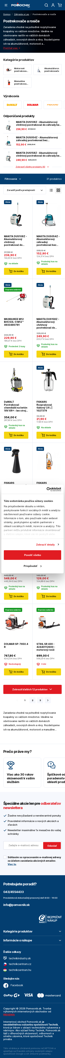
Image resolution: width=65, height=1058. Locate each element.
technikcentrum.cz (19, 964)
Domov (6, 14)
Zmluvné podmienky (40, 1053)
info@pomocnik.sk (16, 905)
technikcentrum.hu (19, 970)
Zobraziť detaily (45, 544)
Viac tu (12, 864)
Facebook (16, 985)
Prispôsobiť (31, 565)
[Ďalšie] (48, 700)
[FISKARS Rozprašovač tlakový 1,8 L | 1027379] (48, 379)
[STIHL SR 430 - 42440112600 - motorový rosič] (48, 621)
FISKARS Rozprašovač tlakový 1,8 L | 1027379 (44, 406)
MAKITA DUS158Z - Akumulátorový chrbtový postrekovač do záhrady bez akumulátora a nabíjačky (38, 154)
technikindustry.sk (19, 958)
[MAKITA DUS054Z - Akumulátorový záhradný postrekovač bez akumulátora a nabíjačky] (8, 141)
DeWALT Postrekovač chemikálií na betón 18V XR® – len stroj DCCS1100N (15, 406)
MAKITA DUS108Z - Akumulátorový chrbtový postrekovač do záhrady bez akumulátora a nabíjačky (38, 123)
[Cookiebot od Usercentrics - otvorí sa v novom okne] (46, 489)
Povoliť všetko (32, 555)
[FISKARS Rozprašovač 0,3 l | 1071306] (16, 460)
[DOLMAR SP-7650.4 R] (16, 621)
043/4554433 (13, 892)
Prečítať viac (10, 48)
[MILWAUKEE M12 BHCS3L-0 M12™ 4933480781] (16, 296)
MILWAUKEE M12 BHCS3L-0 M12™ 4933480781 (14, 322)
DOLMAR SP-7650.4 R (16, 645)
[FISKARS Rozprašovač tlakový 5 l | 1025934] (48, 460)
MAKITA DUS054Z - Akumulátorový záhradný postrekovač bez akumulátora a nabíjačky (37, 139)
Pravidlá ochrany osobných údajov (34, 1051)
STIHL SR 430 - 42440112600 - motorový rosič (45, 647)
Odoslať (52, 845)
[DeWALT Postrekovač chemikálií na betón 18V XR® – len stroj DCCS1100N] (16, 379)
